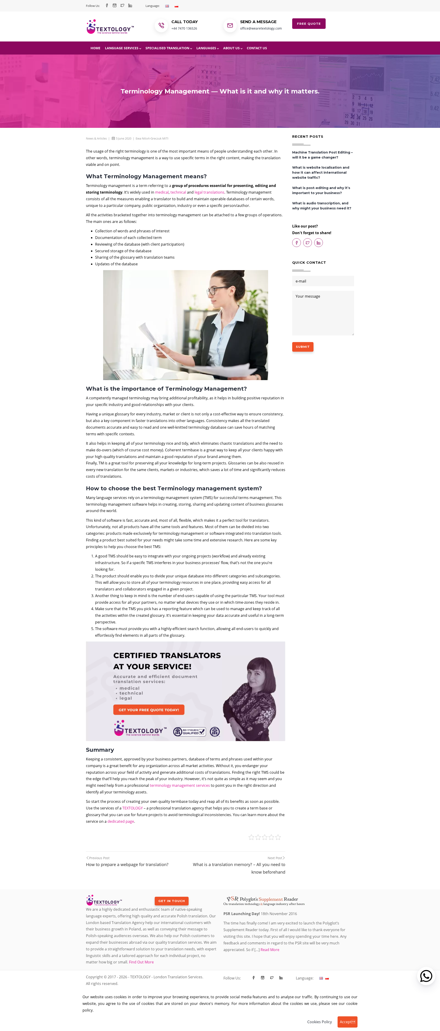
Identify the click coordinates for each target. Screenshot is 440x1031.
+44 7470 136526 (184, 28)
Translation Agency (128, 922)
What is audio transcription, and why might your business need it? (321, 205)
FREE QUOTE (309, 23)
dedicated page (120, 821)
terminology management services (180, 785)
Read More (270, 949)
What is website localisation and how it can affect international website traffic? (320, 172)
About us (231, 48)
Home (95, 48)
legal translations (209, 192)
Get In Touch (171, 901)
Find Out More (141, 962)
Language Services (121, 48)
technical (178, 192)
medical (162, 192)
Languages (206, 48)
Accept (347, 1021)
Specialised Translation (167, 48)
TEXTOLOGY (132, 808)
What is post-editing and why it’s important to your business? (321, 190)
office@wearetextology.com (261, 28)
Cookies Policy (319, 1021)
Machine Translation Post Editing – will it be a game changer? (322, 154)
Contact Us (257, 48)
